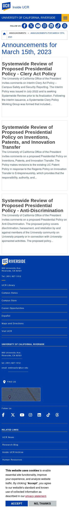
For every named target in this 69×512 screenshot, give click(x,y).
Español (6, 316)
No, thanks (42, 503)
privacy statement (35, 496)
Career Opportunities (13, 308)
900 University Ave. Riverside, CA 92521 (12, 354)
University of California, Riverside (28, 17)
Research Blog (10, 445)
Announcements (17, 33)
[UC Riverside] (8, 6)
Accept (16, 503)
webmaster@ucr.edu (18, 367)
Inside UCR (21, 7)
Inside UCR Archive (12, 452)
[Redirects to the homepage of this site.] (4, 35)
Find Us (11, 381)
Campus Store (9, 300)
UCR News (8, 437)
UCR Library (8, 285)
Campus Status (10, 293)
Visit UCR (7, 331)
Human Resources (12, 460)
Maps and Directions (13, 323)
